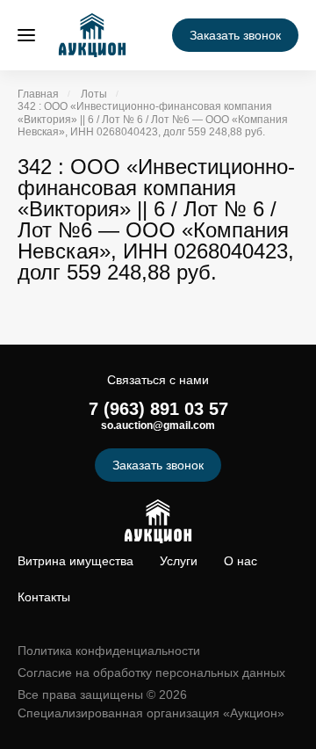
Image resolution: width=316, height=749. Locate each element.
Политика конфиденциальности (109, 651)
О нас (240, 561)
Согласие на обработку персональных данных (151, 672)
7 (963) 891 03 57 (158, 409)
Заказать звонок (235, 35)
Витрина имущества (75, 561)
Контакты (44, 597)
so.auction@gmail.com (158, 425)
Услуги (179, 561)
